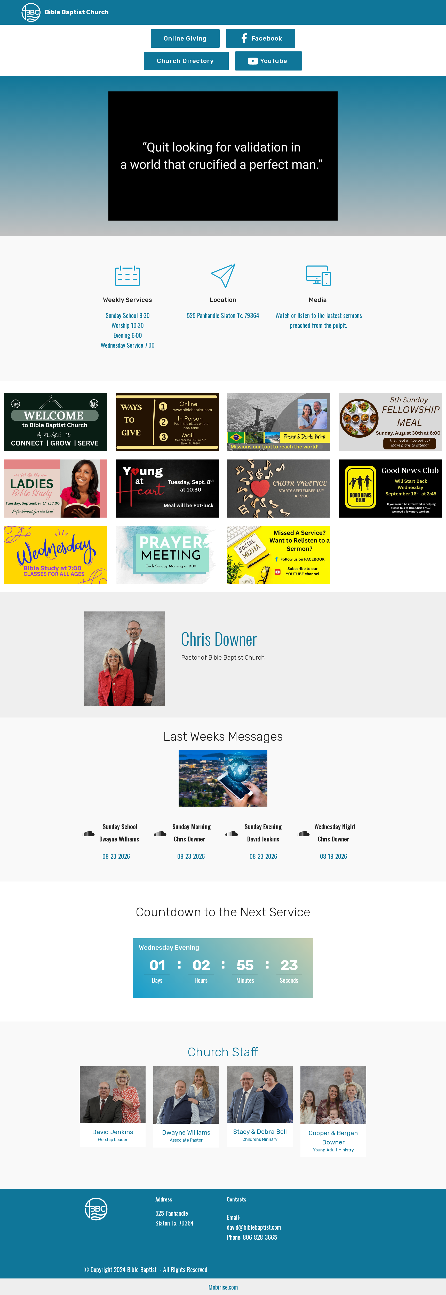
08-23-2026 (111, 856)
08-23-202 (253, 856)
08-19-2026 (329, 856)
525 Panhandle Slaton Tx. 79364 (223, 315)
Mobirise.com (223, 1286)
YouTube (274, 61)
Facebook (266, 38)
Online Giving (185, 38)
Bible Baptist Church (77, 12)
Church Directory (186, 61)
